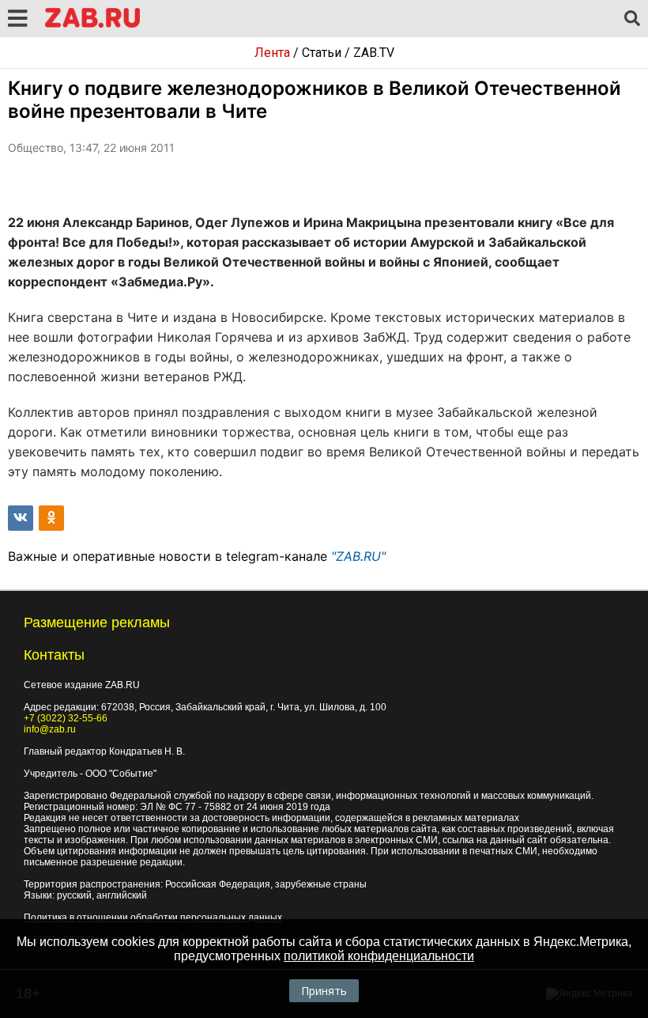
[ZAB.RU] (92, 25)
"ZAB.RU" (358, 556)
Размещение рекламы (97, 622)
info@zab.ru (50, 729)
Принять (324, 990)
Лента (272, 52)
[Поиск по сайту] (632, 19)
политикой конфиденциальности (379, 956)
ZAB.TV (373, 52)
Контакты (54, 655)
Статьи (321, 52)
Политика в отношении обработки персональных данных (153, 917)
